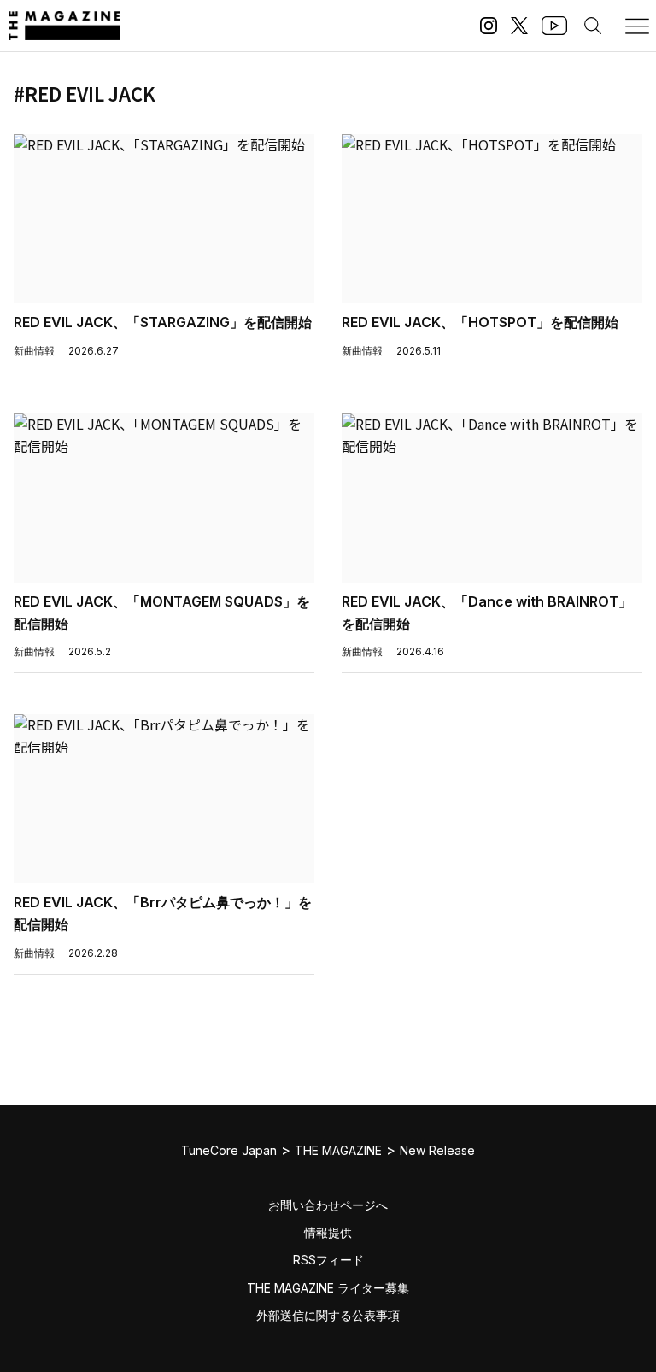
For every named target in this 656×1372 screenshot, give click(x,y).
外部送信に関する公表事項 (328, 1315)
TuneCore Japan (229, 1150)
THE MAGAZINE (338, 1150)
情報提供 (328, 1232)
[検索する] (593, 26)
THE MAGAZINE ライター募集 (328, 1288)
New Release (437, 1150)
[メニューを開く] (637, 25)
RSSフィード (328, 1259)
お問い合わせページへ (328, 1205)
